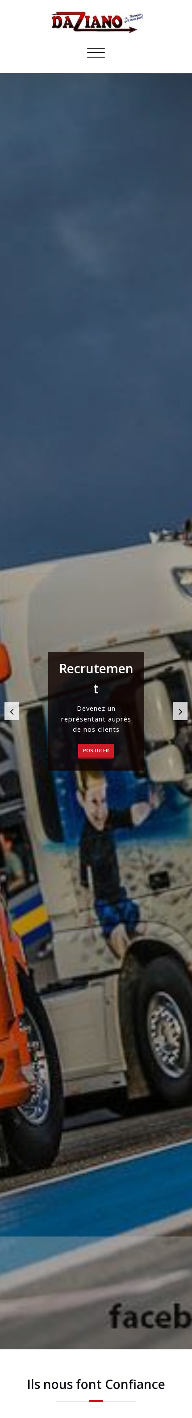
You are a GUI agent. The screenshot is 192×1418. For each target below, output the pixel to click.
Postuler (96, 750)
